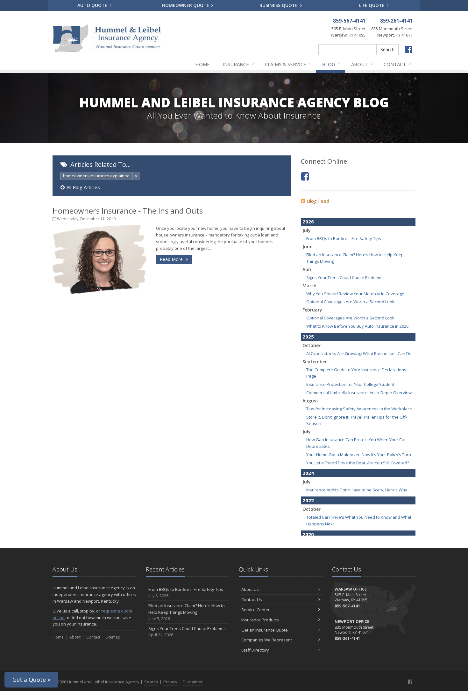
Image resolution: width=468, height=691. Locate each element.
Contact (397, 64)
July (306, 230)
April (307, 269)
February (312, 310)
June (307, 246)
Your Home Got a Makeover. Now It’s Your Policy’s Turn (358, 454)
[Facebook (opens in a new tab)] (305, 176)
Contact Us (251, 599)
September (314, 362)
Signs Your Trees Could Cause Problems (345, 277)
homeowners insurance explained (96, 176)
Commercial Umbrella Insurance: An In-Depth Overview (359, 392)
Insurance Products (260, 620)
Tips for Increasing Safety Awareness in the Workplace (359, 409)
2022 (308, 500)
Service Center (255, 609)
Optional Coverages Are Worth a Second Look (350, 301)
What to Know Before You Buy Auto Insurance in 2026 (357, 326)
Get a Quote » (31, 679)
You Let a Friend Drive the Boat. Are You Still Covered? (357, 463)
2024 (308, 473)
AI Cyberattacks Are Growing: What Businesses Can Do (359, 353)
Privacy (170, 682)
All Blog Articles (83, 187)
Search (387, 49)
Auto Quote (93, 5)
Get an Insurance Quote (264, 630)
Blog (331, 64)
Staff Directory (255, 650)
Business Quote (279, 5)
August (310, 401)
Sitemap (113, 637)
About (362, 64)
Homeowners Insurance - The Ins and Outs (128, 210)
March (309, 286)
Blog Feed (318, 201)
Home (202, 64)
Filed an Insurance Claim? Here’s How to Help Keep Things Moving (186, 612)
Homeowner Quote (186, 5)
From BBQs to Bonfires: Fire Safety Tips (343, 238)
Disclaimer (193, 682)
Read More (172, 259)
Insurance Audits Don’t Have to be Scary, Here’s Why (356, 490)
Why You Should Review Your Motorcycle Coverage (355, 294)
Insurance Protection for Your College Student (350, 384)
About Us (250, 589)
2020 (308, 534)
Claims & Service (288, 64)
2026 (308, 221)
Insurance (238, 64)
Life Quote (372, 5)
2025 (308, 336)
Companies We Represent (266, 640)
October (311, 345)
